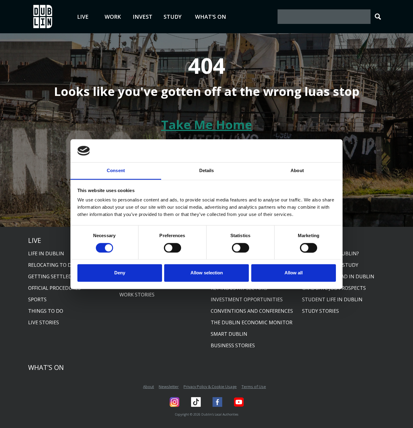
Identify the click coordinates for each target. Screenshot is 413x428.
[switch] (172, 248)
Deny (119, 273)
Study (172, 16)
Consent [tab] (116, 170)
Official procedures (54, 288)
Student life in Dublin (332, 299)
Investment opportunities (247, 299)
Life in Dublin (46, 253)
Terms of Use (254, 386)
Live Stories (43, 322)
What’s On (46, 367)
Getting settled (50, 276)
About (148, 386)
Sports (37, 299)
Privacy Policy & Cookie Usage (210, 386)
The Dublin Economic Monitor (251, 322)
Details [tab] (206, 170)
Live (83, 16)
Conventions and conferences (252, 311)
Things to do (45, 311)
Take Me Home (206, 124)
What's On (210, 16)
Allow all (294, 273)
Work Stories (136, 294)
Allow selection (206, 273)
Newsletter (169, 386)
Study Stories (320, 311)
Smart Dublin (229, 334)
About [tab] (297, 170)
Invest (142, 16)
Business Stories (233, 345)
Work (113, 16)
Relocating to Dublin (57, 265)
